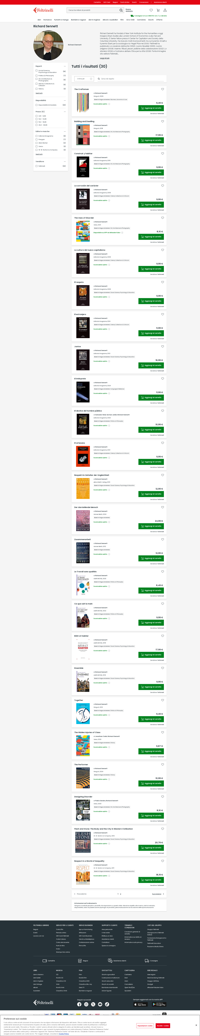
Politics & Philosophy (46, 76)
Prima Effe (82, 946)
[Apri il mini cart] (158, 10)
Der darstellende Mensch (86, 507)
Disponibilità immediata (47, 105)
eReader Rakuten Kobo (155, 987)
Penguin (42, 139)
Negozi (115, 2)
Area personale (107, 929)
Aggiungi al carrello (152, 108)
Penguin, (96, 96)
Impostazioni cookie (145, 1026)
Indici (58, 949)
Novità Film (83, 978)
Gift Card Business (85, 936)
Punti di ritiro (124, 2)
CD (57, 975)
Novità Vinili (60, 987)
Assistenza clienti (160, 2)
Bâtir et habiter (81, 636)
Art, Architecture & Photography (45, 80)
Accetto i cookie (163, 1026)
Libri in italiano (38, 975)
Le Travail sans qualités (85, 571)
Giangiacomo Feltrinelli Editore (155, 934)
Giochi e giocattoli (108, 975)
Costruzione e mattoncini (111, 978)
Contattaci (105, 942)
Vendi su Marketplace (86, 939)
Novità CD (59, 978)
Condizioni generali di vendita (132, 933)
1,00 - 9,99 (42, 116)
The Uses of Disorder (84, 218)
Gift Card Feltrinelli (62, 936)
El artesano (79, 443)
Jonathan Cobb (101, 736)
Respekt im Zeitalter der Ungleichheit (91, 475)
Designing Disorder (83, 797)
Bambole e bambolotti (110, 987)
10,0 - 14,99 (42, 119)
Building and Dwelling (84, 121)
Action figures (106, 991)
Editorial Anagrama (46, 136)
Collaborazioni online (86, 942)
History (41, 89)
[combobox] (95, 10)
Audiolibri (36, 991)
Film (80, 975)
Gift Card (106, 2)
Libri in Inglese (38, 981)
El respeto (79, 282)
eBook (35, 987)
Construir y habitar (83, 153)
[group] (133, 16)
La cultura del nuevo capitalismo (89, 250)
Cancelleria (129, 984)
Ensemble (78, 668)
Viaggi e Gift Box (153, 981)
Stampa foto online (63, 952)
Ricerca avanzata (129, 10)
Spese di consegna (109, 946)
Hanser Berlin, (98, 514)
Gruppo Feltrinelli (153, 929)
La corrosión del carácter (86, 186)
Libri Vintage (37, 984)
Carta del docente (62, 942)
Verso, (96, 225)
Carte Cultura (61, 939)
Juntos (77, 346)
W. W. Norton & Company (48, 150)
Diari (126, 978)
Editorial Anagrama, (100, 160)
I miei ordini (106, 933)
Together (78, 700)
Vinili (57, 984)
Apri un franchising (85, 929)
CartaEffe (97, 2)
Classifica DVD (84, 981)
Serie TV (81, 987)
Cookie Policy (64, 1034)
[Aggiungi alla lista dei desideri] (162, 89)
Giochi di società (108, 984)
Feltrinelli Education (154, 943)
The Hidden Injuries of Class (87, 732)
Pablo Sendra (100, 801)
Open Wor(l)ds (130, 987)
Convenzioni (143, 2)
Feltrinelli (42, 166)
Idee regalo (151, 975)
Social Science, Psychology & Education (48, 71)
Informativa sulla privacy (133, 942)
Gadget (150, 984)
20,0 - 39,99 (43, 125)
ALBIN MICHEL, (98, 579)
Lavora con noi (38, 936)
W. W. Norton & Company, (102, 836)
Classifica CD (61, 981)
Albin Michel (43, 143)
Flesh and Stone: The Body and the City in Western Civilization (103, 829)
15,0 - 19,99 (42, 122)
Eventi (134, 2)
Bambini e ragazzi (85, 991)
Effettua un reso (107, 936)
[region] (100, 1025)
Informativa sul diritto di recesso (133, 938)
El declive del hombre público (88, 411)
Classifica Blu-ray (85, 984)
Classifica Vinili (61, 991)
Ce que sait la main (83, 604)
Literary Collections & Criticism (46, 85)
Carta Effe (59, 929)
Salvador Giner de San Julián (106, 415)
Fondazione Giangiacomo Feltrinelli (156, 939)
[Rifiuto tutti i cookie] (196, 1025)
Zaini (126, 981)
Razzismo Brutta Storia (155, 947)
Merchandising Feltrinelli (155, 978)
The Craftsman (81, 89)
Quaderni (128, 991)
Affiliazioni (82, 933)
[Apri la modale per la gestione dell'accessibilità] (164, 1014)
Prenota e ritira (61, 933)
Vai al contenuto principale (43, 2)
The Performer (81, 764)
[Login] (165, 10)
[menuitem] (39, 20)
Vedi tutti (39, 93)
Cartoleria (128, 975)
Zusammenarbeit (82, 539)
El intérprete (80, 378)
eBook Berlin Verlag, (100, 482)
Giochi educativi (107, 981)
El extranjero (80, 314)
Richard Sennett (101, 93)
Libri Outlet (36, 978)
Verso (41, 146)
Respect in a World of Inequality (89, 861)
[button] (121, 10)
